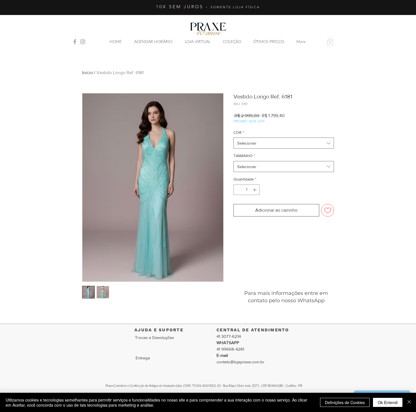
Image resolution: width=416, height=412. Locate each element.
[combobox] (283, 143)
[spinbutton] (246, 190)
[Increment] (255, 190)
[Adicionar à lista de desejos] (327, 210)
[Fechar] (409, 402)
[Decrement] (237, 190)
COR (238, 132)
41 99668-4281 (230, 349)
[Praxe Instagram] (83, 41)
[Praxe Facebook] (75, 41)
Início (87, 72)
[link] (330, 42)
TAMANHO (244, 155)
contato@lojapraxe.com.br (240, 361)
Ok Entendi (388, 402)
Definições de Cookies (345, 402)
